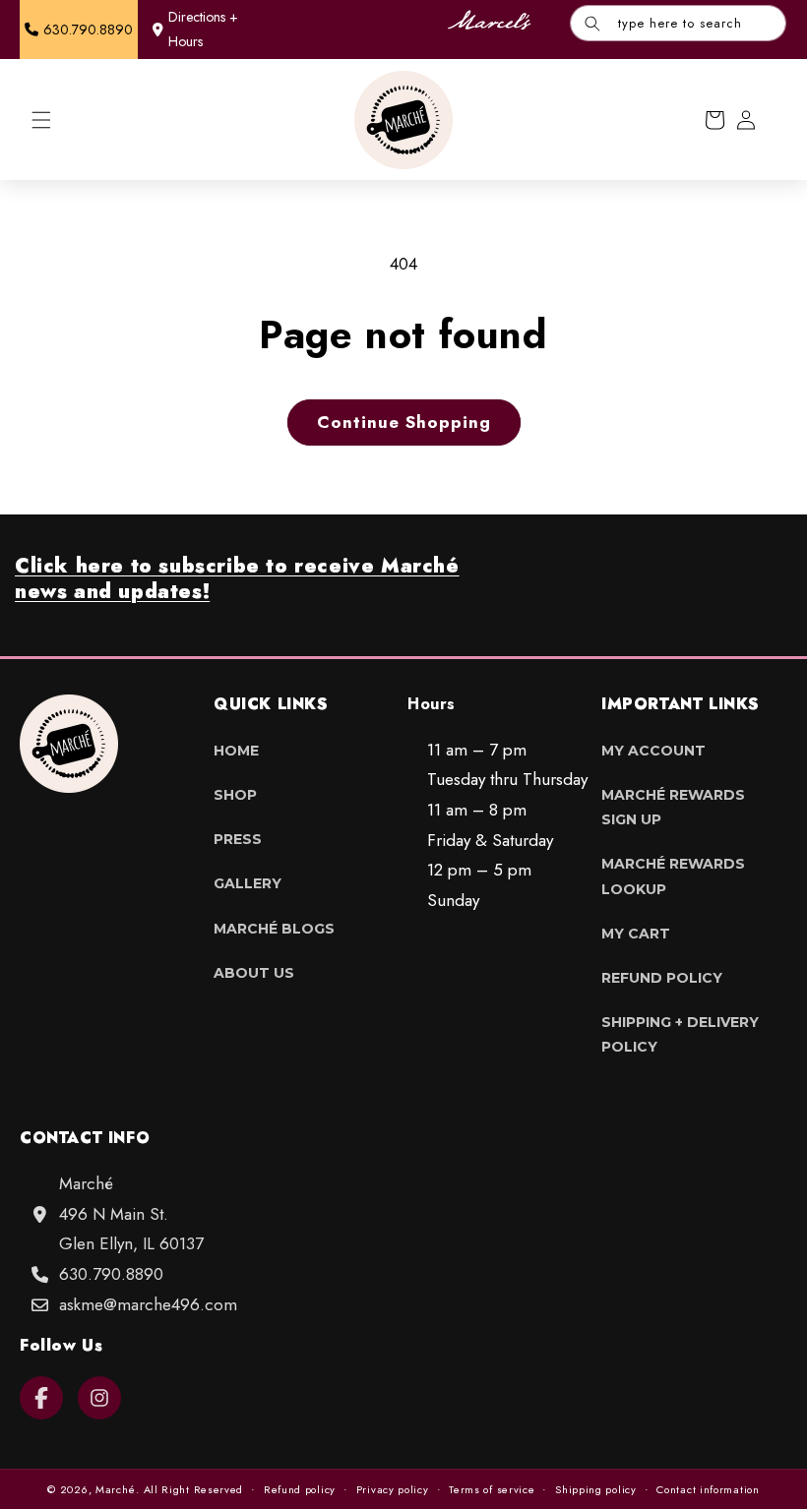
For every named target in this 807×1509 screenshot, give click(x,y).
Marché (115, 1489)
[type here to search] (592, 23)
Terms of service (491, 1489)
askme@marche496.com (148, 1304)
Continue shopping (404, 422)
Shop (235, 795)
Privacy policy (392, 1489)
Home (236, 750)
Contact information (707, 1489)
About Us (254, 973)
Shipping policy (596, 1489)
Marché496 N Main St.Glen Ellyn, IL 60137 (131, 1213)
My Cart (635, 933)
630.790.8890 (111, 1274)
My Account (653, 750)
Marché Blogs (274, 928)
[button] (41, 120)
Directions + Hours (203, 29)
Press (238, 839)
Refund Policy (661, 978)
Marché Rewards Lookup (673, 876)
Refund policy (300, 1489)
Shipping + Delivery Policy (680, 1034)
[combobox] (678, 23)
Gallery (247, 883)
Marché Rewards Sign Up (673, 807)
